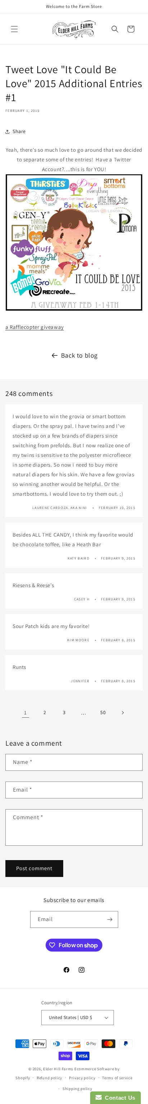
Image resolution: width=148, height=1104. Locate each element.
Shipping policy (77, 1088)
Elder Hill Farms (58, 1068)
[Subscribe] (110, 919)
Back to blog (79, 355)
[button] (14, 29)
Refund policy (49, 1077)
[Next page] (122, 713)
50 (103, 712)
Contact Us (118, 1098)
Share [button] (19, 131)
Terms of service (117, 1077)
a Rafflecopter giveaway (34, 327)
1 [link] (25, 712)
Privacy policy (82, 1077)
